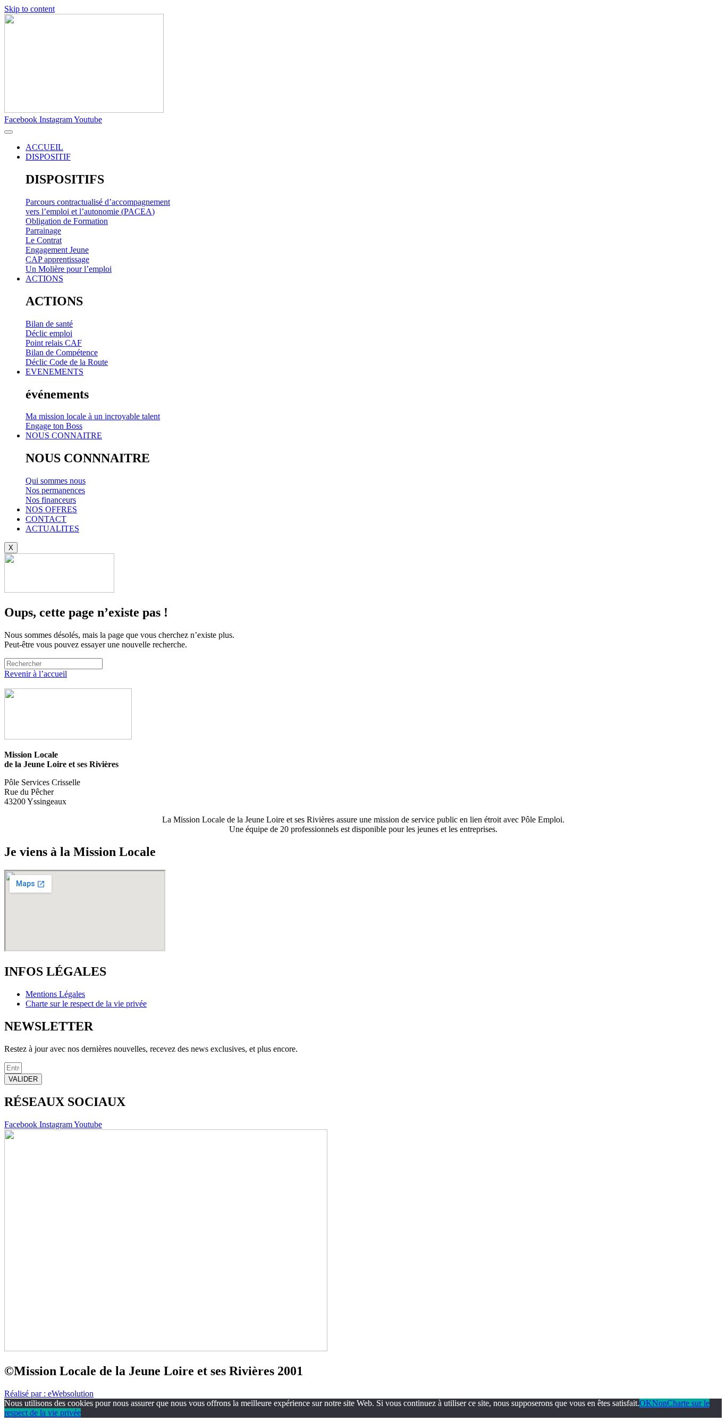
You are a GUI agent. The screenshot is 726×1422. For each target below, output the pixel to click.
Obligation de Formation (67, 221)
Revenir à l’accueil (35, 673)
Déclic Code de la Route (67, 362)
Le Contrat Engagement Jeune (57, 245)
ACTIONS (44, 278)
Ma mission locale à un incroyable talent (93, 416)
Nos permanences (55, 490)
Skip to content (29, 8)
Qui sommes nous (56, 480)
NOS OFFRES (51, 509)
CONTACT (46, 518)
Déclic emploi (49, 333)
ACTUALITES (52, 528)
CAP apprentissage (57, 259)
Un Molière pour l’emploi (69, 268)
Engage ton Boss (54, 425)
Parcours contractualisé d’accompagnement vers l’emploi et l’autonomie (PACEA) (98, 206)
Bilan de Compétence (62, 352)
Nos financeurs (51, 499)
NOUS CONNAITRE (64, 435)
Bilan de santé (49, 323)
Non (659, 1403)
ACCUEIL (44, 147)
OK (645, 1403)
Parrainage (43, 230)
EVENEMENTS (54, 371)
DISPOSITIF (48, 156)
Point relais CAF (54, 342)
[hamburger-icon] (8, 132)
